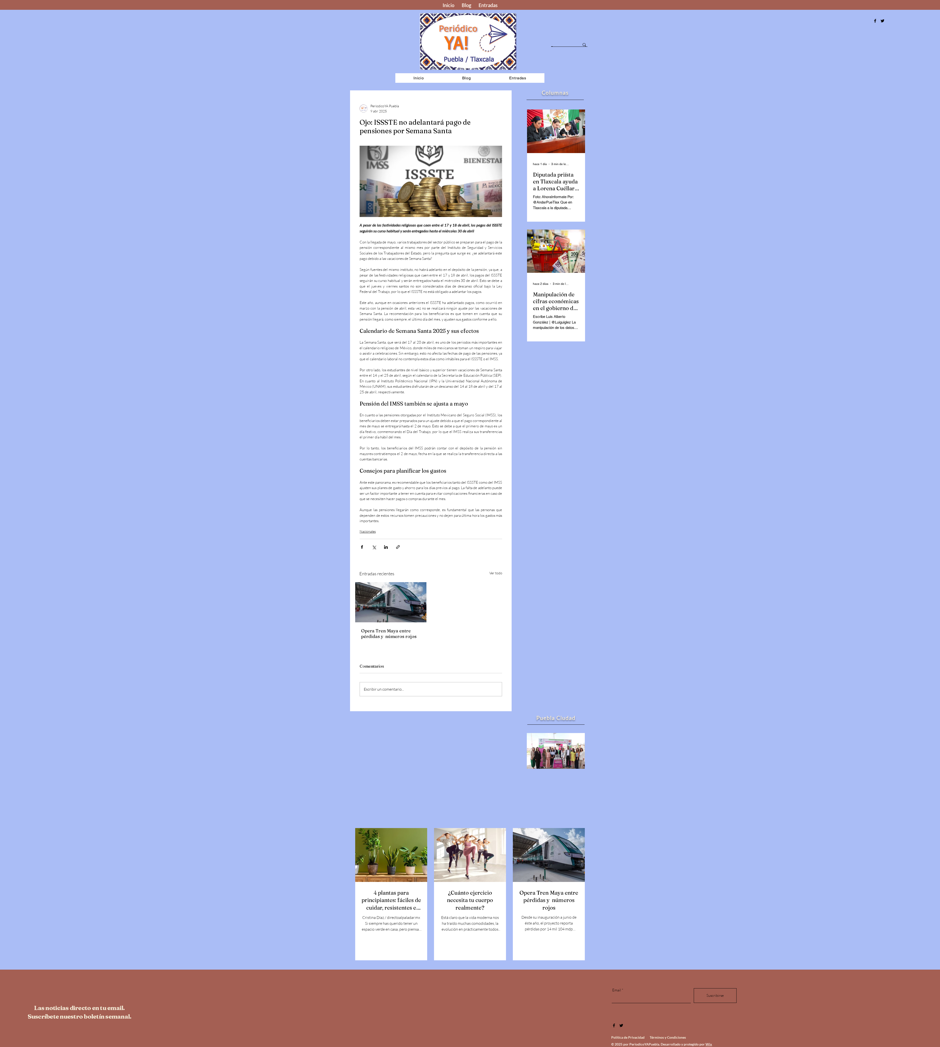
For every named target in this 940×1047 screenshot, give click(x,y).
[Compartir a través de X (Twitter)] (374, 547)
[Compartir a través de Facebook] (362, 547)
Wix (708, 1044)
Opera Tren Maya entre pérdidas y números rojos (389, 633)
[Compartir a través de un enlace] (398, 547)
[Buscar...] (584, 45)
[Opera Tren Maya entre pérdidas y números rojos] (390, 602)
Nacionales (368, 531)
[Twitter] (621, 1025)
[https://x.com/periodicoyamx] (882, 20)
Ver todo (495, 573)
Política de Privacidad (628, 1037)
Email (616, 990)
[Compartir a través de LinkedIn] (386, 547)
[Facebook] (875, 20)
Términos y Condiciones (668, 1037)
